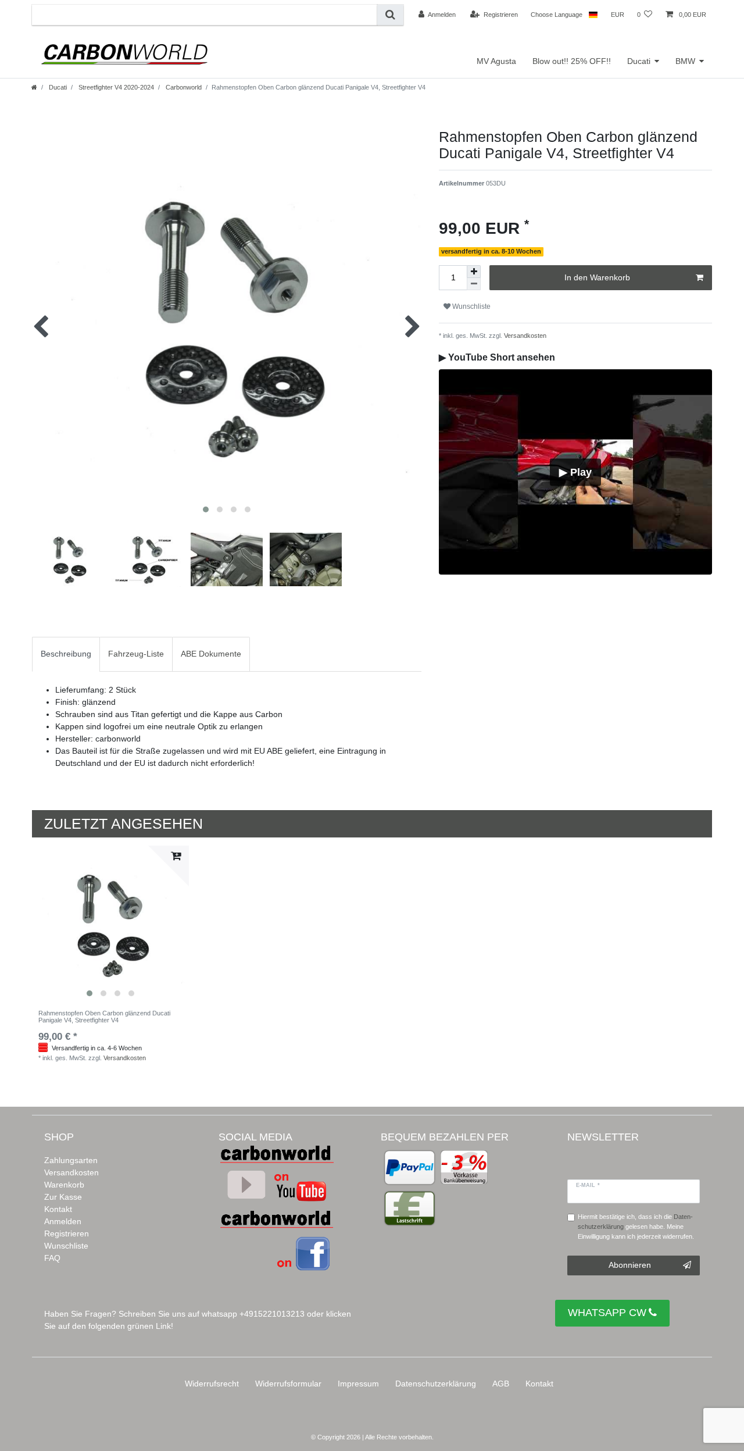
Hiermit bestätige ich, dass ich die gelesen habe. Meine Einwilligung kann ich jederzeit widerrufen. (636, 1226)
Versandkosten (524, 335)
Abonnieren (630, 1265)
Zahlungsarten (71, 1160)
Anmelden (62, 1221)
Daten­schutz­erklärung (435, 1383)
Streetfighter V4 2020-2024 (115, 87)
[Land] (593, 14)
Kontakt (58, 1209)
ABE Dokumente (211, 653)
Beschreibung (66, 653)
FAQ (52, 1258)
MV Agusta (496, 61)
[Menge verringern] (474, 284)
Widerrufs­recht (212, 1383)
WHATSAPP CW (607, 1312)
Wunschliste (66, 1245)
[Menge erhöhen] (474, 271)
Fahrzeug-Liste (136, 653)
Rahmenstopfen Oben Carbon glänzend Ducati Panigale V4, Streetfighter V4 (104, 1017)
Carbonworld (183, 87)
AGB (500, 1383)
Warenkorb (64, 1184)
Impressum (358, 1383)
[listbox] (110, 924)
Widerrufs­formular (288, 1383)
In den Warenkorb (597, 277)
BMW (685, 61)
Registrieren (66, 1233)
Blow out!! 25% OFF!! (571, 61)
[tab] (66, 654)
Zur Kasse (63, 1197)
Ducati (638, 61)
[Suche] (390, 15)
